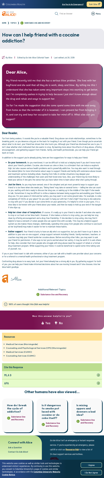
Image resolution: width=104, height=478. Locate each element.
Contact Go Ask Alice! (18, 451)
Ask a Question (15, 447)
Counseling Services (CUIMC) (20, 355)
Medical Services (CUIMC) (19, 352)
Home (4, 23)
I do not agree (91, 472)
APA (6, 383)
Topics (13, 23)
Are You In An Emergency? (73, 4)
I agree (91, 465)
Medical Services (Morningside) (22, 344)
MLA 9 (7, 375)
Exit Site (93, 4)
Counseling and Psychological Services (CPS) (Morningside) (36, 348)
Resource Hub (72, 449)
